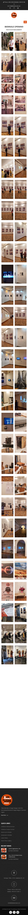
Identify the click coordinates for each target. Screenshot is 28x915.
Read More (3, 815)
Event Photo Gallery (6, 840)
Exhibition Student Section (7, 829)
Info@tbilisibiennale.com (14, 6)
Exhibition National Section (8, 826)
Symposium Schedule (6, 835)
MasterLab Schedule (6, 832)
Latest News (4, 838)
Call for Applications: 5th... (15, 848)
